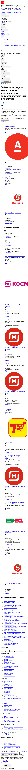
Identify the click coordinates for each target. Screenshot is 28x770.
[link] (3, 28)
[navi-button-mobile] (2, 36)
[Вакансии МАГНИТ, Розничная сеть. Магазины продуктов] (15, 337)
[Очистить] (3, 55)
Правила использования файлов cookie (11, 12)
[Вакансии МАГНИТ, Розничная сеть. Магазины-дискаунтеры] (15, 521)
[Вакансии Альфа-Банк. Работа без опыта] (15, 146)
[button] (2, 31)
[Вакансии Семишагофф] (15, 428)
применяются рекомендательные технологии (14, 752)
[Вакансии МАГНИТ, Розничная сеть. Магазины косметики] (15, 284)
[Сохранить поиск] (2, 59)
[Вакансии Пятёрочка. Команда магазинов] (15, 198)
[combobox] (8, 52)
